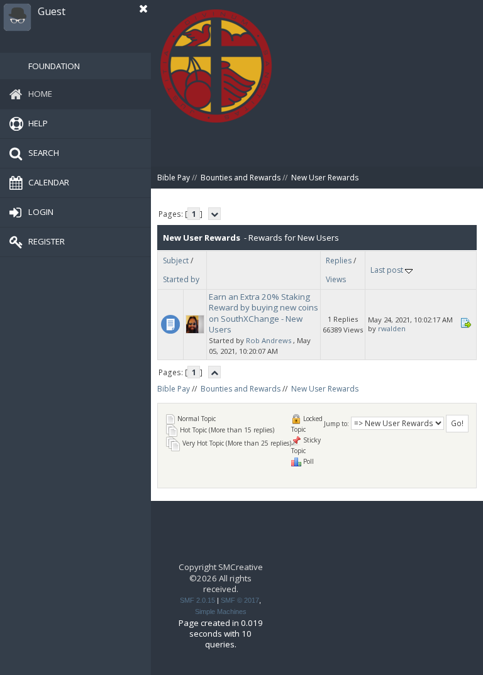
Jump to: (336, 423)
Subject (176, 260)
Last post (387, 270)
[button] (143, 8)
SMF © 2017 (240, 600)
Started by (181, 279)
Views (336, 279)
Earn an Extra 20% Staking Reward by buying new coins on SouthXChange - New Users (263, 313)
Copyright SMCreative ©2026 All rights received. (221, 578)
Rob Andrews (268, 340)
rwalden (392, 328)
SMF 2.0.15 (197, 600)
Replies (339, 260)
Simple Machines (221, 611)
